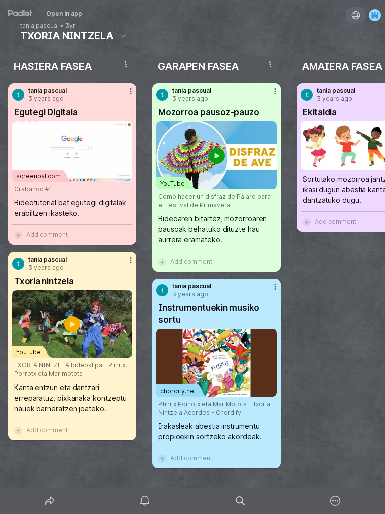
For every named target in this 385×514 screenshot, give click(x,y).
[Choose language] (356, 15)
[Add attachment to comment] (18, 235)
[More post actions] (124, 95)
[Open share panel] (50, 501)
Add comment (47, 234)
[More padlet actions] (335, 501)
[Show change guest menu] (375, 15)
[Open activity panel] (145, 501)
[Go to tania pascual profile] (18, 95)
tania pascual (39, 25)
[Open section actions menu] (126, 64)
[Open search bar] (240, 501)
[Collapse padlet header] (123, 36)
